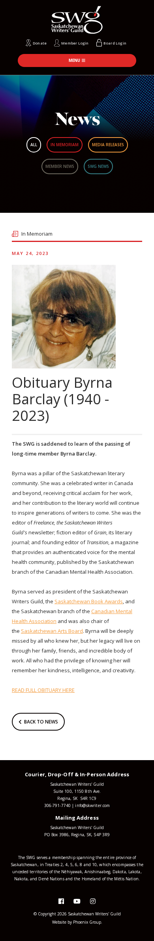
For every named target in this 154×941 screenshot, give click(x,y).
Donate (40, 43)
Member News (59, 166)
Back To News (40, 721)
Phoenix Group (87, 922)
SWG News (98, 166)
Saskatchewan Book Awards (88, 601)
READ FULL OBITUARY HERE (43, 690)
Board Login (114, 43)
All (33, 144)
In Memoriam (65, 144)
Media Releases (108, 144)
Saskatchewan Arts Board (52, 630)
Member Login (74, 43)
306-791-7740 (57, 805)
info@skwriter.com (92, 805)
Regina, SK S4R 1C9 (76, 798)
